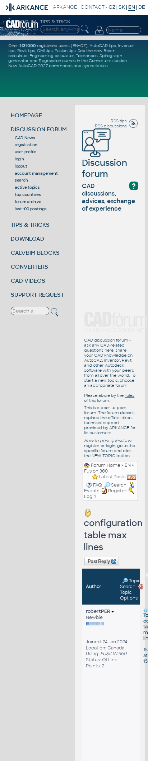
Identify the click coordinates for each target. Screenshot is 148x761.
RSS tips (119, 120)
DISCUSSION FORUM (39, 129)
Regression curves (57, 60)
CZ (111, 7)
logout (21, 166)
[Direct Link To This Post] (145, 610)
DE (141, 7)
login (19, 158)
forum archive (28, 201)
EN (128, 465)
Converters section (108, 60)
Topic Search (130, 583)
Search (118, 485)
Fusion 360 (96, 471)
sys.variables (95, 65)
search (21, 180)
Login (90, 496)
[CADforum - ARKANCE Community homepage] (22, 25)
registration (26, 144)
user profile (25, 151)
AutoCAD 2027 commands (45, 65)
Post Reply (98, 561)
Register (117, 491)
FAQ (97, 485)
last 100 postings (31, 208)
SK (122, 7)
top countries (28, 194)
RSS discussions (111, 125)
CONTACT (92, 7)
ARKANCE (65, 7)
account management (36, 173)
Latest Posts (112, 477)
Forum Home (105, 465)
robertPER (98, 611)
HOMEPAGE (26, 115)
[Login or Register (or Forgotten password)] (99, 30)
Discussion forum (104, 168)
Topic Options (129, 595)
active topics (27, 187)
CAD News (25, 137)
